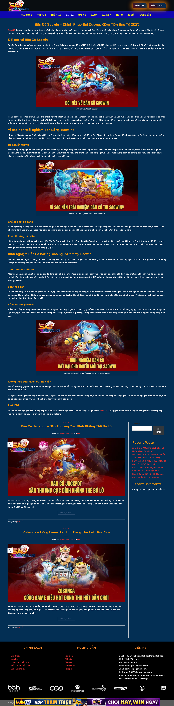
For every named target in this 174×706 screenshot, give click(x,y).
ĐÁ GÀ (94, 15)
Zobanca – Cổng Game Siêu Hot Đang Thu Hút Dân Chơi (66, 532)
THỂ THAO (56, 15)
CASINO (82, 15)
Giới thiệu (15, 655)
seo (79, 434)
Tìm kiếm (136, 423)
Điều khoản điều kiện (20, 665)
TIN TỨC (41, 15)
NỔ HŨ (119, 15)
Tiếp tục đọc (66, 513)
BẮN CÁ (69, 15)
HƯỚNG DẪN (145, 15)
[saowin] (22, 5)
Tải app (68, 668)
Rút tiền (68, 659)
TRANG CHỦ (27, 15)
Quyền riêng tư (18, 668)
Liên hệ (14, 659)
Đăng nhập (70, 665)
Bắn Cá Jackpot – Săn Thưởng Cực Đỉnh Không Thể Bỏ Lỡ (66, 426)
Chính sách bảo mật (20, 662)
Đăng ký (68, 662)
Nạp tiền (69, 655)
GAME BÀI (107, 15)
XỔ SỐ (131, 15)
